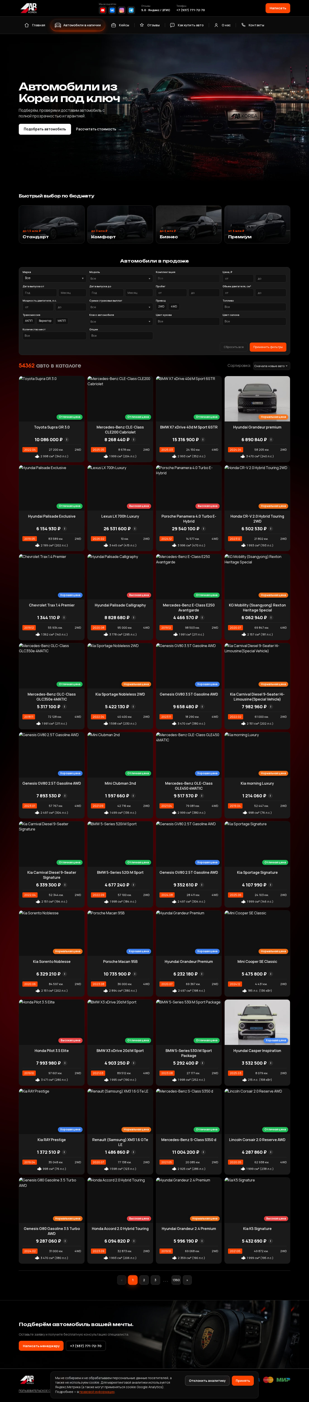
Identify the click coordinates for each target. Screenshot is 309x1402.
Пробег (160, 286)
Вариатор (45, 321)
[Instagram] (122, 10)
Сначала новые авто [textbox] (269, 366)
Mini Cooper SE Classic (257, 961)
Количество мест (34, 329)
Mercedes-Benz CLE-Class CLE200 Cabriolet (120, 430)
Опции (93, 329)
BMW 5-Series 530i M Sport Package (189, 1053)
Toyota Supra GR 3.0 (52, 427)
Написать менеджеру (41, 1346)
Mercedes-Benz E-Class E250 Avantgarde (189, 608)
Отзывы (153, 25)
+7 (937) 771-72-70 (190, 10)
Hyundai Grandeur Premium (189, 961)
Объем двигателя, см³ (237, 286)
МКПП (62, 321)
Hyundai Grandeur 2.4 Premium (189, 1228)
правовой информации (96, 1392)
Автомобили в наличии (82, 25)
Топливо (228, 300)
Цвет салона (231, 314)
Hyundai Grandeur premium (257, 427)
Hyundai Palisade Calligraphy (120, 605)
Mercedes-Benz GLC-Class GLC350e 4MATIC (52, 697)
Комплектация (165, 271)
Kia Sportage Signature (257, 872)
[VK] (112, 10)
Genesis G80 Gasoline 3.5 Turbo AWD (52, 1231)
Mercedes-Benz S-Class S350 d (188, 1139)
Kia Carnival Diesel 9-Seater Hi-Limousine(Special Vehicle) (257, 697)
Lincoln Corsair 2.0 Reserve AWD (257, 1139)
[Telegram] (131, 10)
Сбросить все (234, 347)
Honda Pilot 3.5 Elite (52, 1050)
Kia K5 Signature (257, 1228)
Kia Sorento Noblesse (52, 961)
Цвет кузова (164, 314)
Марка (27, 271)
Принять (243, 1380)
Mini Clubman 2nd (120, 783)
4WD (174, 306)
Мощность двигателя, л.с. (40, 300)
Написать (278, 8)
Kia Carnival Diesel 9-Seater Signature (51, 875)
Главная (38, 25)
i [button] (66, 439)
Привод (161, 300)
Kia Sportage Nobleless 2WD (120, 694)
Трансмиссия (31, 314)
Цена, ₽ (227, 271)
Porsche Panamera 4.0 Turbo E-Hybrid (189, 519)
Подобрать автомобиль (45, 129)
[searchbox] (188, 278)
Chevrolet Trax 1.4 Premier (52, 605)
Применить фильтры (268, 347)
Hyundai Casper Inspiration (257, 1050)
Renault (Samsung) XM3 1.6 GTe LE (120, 1142)
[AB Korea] (28, 8)
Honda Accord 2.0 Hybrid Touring (120, 1228)
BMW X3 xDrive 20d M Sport (120, 1050)
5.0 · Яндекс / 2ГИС (155, 10)
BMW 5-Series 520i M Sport (120, 872)
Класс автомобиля (101, 314)
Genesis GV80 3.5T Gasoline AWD (189, 694)
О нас (226, 25)
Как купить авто (191, 25)
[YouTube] (103, 10)
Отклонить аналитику (207, 1380)
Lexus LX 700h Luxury (120, 516)
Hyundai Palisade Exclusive (52, 516)
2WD (161, 306)
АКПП (29, 321)
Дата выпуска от (33, 286)
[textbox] (119, 278)
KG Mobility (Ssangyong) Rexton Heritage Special (257, 608)
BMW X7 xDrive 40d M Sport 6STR (189, 427)
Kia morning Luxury (257, 783)
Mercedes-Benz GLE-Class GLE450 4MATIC (189, 786)
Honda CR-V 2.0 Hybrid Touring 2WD (257, 519)
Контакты (256, 25)
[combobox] (121, 278)
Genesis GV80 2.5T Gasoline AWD (51, 783)
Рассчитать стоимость (99, 129)
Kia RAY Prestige (52, 1139)
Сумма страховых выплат (105, 300)
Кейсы (124, 25)
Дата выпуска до (100, 286)
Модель (94, 271)
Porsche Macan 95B (120, 961)
